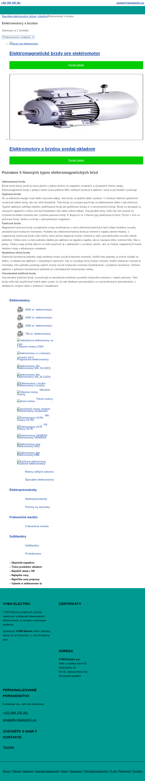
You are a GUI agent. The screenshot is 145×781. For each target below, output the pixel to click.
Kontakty (138, 771)
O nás (113, 771)
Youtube (8, 747)
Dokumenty (76, 771)
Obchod (17, 771)
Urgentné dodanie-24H (47, 771)
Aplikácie (28, 771)
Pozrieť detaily (76, 65)
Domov (7, 771)
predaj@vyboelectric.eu (130, 3)
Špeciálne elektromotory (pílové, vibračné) (25, 16)
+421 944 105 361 (11, 3)
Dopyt (64, 771)
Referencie (125, 771)
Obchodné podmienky (96, 771)
